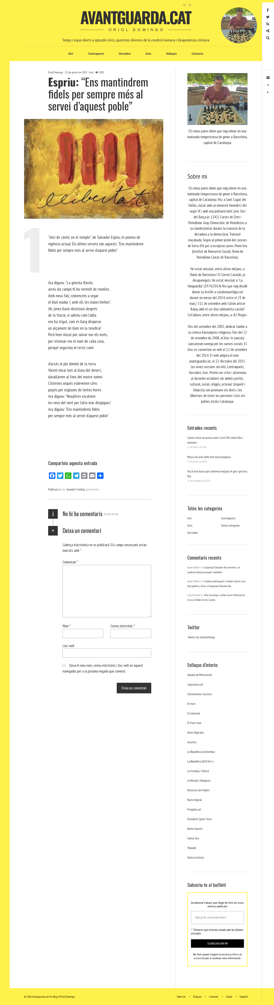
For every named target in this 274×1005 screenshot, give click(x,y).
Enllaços (171, 53)
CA (184, 5)
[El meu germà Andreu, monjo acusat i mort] (268, 85)
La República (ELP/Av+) (200, 761)
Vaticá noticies (195, 857)
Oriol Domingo (55, 72)
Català (229, 996)
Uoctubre (125, 53)
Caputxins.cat (195, 684)
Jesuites (192, 742)
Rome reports (195, 829)
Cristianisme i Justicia (199, 694)
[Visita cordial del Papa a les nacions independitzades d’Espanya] (268, 92)
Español (244, 996)
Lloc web (68, 645)
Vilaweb (191, 848)
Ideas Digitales (195, 732)
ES (190, 5)
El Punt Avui (194, 723)
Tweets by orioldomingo (201, 637)
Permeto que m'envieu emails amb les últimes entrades (217, 931)
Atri (70, 53)
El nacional (193, 713)
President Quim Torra (199, 819)
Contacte (197, 53)
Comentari (70, 561)
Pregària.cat (194, 809)
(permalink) (92, 489)
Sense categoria (230, 525)
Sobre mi (181, 996)
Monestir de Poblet (198, 790)
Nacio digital (194, 800)
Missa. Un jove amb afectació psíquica (209, 457)
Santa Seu (193, 838)
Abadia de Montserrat (199, 675)
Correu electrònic (123, 625)
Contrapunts (96, 53)
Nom (67, 625)
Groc (148, 53)
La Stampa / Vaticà (198, 771)
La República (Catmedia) (201, 752)
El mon (191, 704)
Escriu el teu (111, 514)
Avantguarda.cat (135, 17)
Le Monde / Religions (199, 780)
